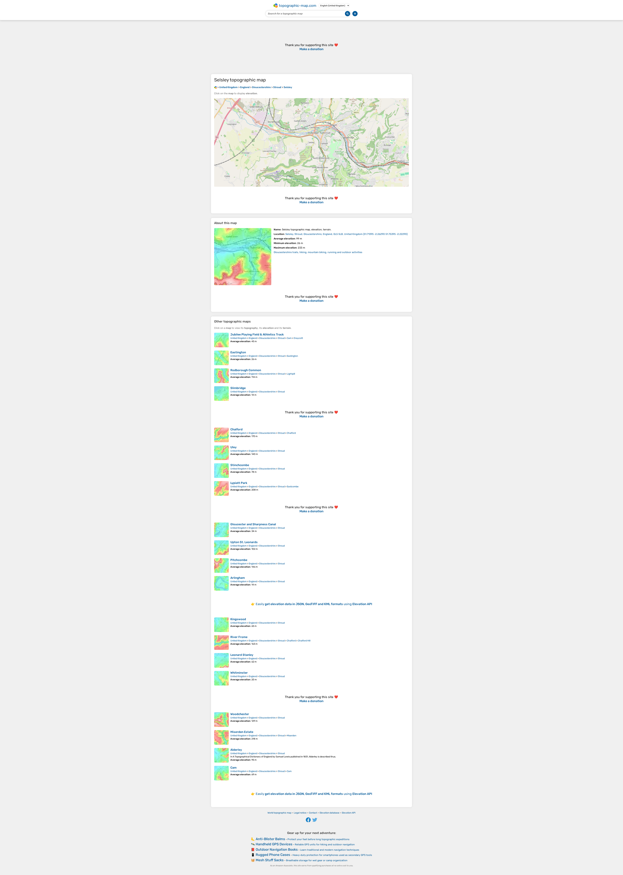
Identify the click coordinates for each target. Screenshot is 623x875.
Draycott (298, 338)
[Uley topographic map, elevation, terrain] (221, 452)
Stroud (281, 338)
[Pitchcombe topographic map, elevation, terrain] (221, 565)
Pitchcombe (238, 560)
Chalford (236, 429)
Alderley (236, 750)
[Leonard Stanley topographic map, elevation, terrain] (221, 660)
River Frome (238, 637)
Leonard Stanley (241, 655)
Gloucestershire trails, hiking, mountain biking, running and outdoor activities (318, 252)
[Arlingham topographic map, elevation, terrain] (221, 583)
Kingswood (238, 619)
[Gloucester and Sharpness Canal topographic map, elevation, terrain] (221, 530)
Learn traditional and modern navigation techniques (329, 849)
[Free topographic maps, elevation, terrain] (215, 87)
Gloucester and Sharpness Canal (253, 524)
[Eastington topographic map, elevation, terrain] (221, 358)
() (346, 234)
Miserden (291, 735)
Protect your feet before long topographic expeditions (318, 839)
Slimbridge (238, 388)
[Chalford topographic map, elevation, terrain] (221, 435)
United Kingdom (238, 338)
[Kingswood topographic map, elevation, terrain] (221, 624)
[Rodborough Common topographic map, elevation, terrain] (221, 375)
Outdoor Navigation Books (277, 849)
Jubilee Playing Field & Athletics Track (257, 334)
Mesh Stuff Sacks (270, 860)
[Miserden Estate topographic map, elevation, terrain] (221, 737)
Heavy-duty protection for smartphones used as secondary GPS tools (332, 855)
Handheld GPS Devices (274, 844)
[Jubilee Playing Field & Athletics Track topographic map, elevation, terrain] (221, 340)
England (253, 338)
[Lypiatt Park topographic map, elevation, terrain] (221, 488)
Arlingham (237, 578)
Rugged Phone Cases (273, 855)
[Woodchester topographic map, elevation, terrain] (221, 719)
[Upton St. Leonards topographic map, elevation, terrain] (221, 547)
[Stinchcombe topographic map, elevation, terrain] (221, 470)
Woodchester (239, 714)
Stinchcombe (239, 465)
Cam (289, 338)
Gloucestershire (267, 338)
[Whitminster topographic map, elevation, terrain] (221, 678)
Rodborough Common (245, 370)
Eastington (238, 352)
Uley (233, 447)
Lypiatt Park (238, 483)
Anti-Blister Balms (270, 839)
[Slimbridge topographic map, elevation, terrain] (221, 393)
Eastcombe (293, 486)
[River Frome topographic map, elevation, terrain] (221, 642)
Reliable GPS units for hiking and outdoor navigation (325, 844)
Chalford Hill (304, 640)
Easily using (314, 604)
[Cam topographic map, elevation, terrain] (221, 773)
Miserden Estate (241, 732)
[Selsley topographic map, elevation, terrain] (242, 256)
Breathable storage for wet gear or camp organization (316, 860)
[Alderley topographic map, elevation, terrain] (221, 755)
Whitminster (239, 672)
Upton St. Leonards (244, 542)
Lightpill (291, 373)
